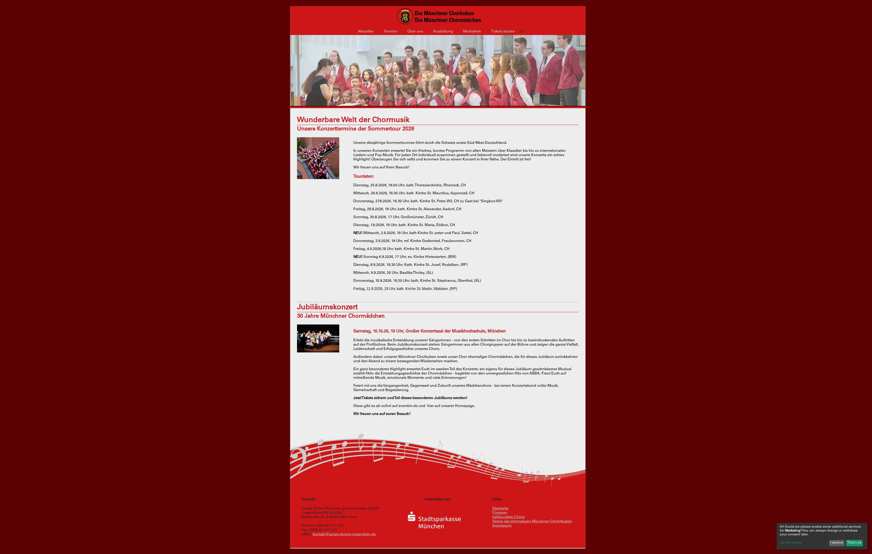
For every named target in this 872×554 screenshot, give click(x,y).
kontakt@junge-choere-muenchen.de (344, 534)
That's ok (854, 542)
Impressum (502, 526)
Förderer (499, 513)
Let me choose (791, 542)
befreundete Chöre (508, 517)
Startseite (500, 508)
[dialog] (822, 536)
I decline (836, 542)
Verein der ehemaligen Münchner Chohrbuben (532, 521)
